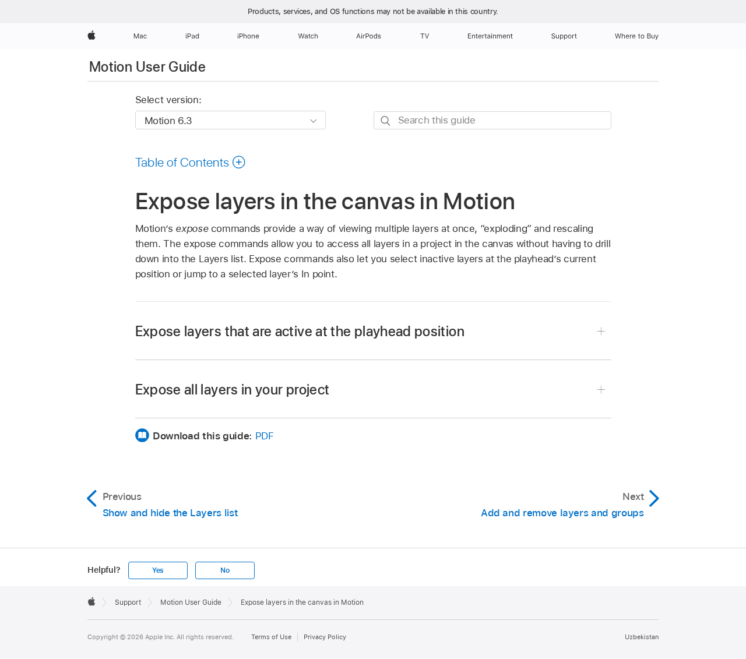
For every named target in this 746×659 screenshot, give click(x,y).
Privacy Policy (325, 637)
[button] (191, 162)
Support (128, 602)
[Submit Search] (386, 121)
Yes (158, 570)
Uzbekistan (642, 637)
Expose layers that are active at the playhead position (300, 331)
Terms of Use (271, 637)
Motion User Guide (147, 66)
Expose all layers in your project (232, 389)
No (225, 570)
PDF (264, 436)
